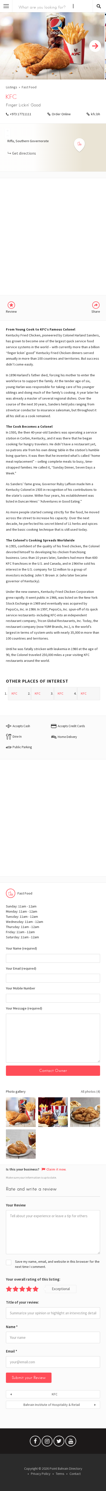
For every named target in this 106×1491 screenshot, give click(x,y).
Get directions (24, 153)
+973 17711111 (20, 114)
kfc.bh (95, 114)
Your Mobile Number (20, 988)
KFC (54, 1394)
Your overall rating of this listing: (33, 1279)
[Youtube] (71, 1442)
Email (11, 1351)
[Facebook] (35, 1442)
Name (12, 1326)
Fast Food (29, 87)
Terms (60, 1473)
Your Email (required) (21, 968)
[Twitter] (59, 1442)
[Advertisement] (53, 236)
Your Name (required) (21, 948)
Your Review (16, 1205)
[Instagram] (47, 1442)
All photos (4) (90, 1091)
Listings (11, 87)
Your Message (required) (24, 1008)
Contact (75, 1473)
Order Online (61, 114)
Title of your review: (22, 1302)
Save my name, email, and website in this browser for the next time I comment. (57, 1264)
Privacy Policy (40, 1473)
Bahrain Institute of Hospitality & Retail (51, 1404)
